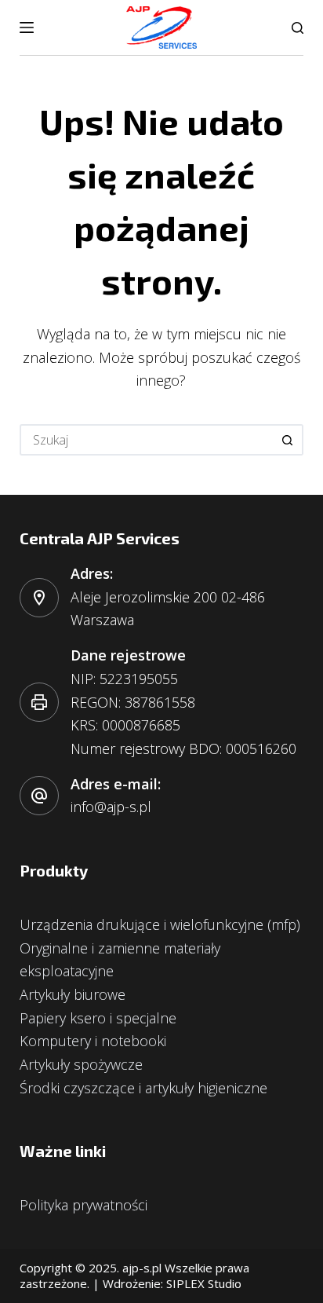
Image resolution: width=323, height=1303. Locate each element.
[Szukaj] (297, 28)
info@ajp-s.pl (111, 806)
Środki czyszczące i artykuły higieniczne (143, 1087)
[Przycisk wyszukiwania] (287, 440)
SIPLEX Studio (203, 1283)
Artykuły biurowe (72, 994)
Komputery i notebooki (93, 1040)
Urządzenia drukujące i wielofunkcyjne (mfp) (160, 924)
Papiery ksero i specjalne (98, 1017)
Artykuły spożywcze (81, 1064)
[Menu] (27, 27)
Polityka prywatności (83, 1204)
